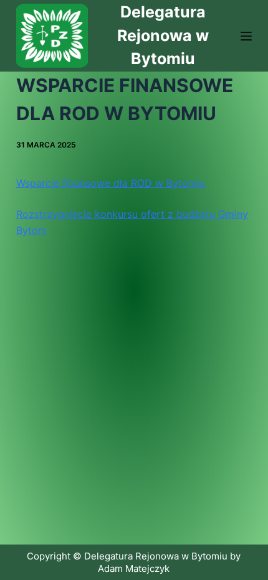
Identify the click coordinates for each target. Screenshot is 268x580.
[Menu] (246, 36)
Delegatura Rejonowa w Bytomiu (163, 35)
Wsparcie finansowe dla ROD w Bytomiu (110, 183)
